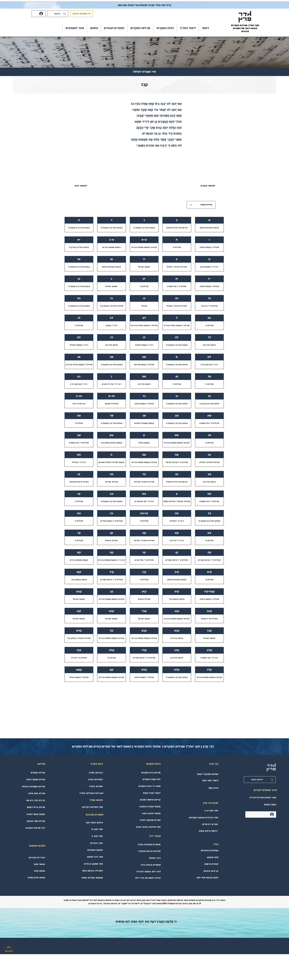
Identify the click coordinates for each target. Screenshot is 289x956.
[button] (188, 28)
